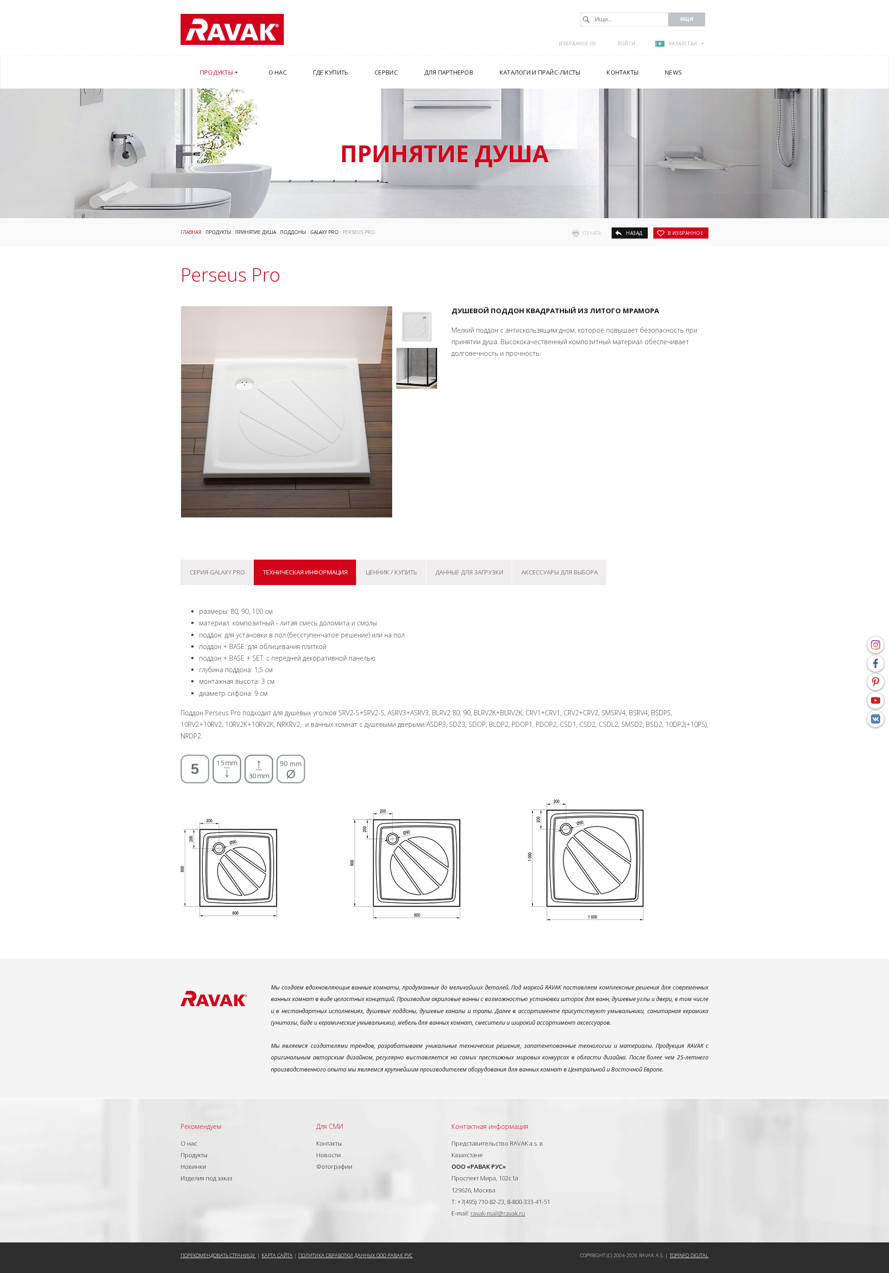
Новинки (193, 1166)
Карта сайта (277, 1255)
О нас (189, 1143)
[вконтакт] (875, 719)
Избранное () (577, 43)
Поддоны (293, 232)
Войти (626, 43)
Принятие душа (255, 232)
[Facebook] (875, 663)
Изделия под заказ (206, 1178)
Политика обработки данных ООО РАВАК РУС (355, 1255)
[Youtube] (875, 700)
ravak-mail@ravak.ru (497, 1213)
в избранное (686, 233)
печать (592, 233)
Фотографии (334, 1166)
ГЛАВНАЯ (191, 232)
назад (634, 233)
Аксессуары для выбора (559, 572)
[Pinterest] (875, 682)
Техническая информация (305, 572)
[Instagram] (875, 644)
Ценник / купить (391, 572)
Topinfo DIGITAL (689, 1255)
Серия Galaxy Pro (217, 572)
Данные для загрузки (469, 572)
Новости (328, 1155)
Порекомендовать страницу (218, 1255)
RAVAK (232, 29)
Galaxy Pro (324, 232)
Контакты (329, 1143)
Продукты (218, 232)
